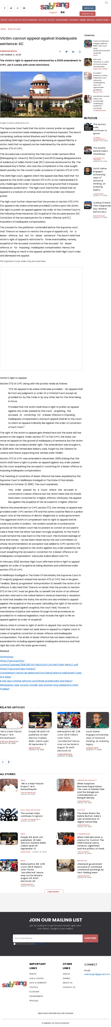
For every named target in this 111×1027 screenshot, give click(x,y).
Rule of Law (14, 29)
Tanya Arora (83, 852)
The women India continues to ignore (100, 129)
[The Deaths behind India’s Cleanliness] (88, 150)
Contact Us (87, 14)
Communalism (99, 110)
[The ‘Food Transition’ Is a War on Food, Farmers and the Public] (88, 62)
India (3, 29)
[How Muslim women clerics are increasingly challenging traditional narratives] (88, 99)
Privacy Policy (39, 944)
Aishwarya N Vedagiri (98, 159)
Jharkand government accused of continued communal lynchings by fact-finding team (90, 868)
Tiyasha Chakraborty (99, 138)
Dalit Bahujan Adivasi (88, 127)
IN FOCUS (90, 118)
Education (98, 92)
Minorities (82, 861)
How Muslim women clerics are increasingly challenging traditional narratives (101, 102)
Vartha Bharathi (9, 741)
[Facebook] (4, 8)
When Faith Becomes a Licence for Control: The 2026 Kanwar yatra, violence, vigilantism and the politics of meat (90, 843)
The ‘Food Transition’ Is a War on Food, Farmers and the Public (101, 63)
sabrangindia (64, 754)
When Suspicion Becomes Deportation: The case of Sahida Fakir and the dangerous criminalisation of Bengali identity (91, 790)
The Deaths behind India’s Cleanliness (100, 150)
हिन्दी (62, 12)
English (53, 12)
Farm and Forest (100, 69)
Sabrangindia (8, 51)
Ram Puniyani (99, 216)
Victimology (6, 656)
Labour (88, 153)
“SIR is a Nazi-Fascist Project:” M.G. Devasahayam (11, 734)
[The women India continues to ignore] (9, 815)
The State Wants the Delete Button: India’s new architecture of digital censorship (89, 817)
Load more (53, 892)
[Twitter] (11, 8)
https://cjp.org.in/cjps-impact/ (18, 668)
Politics (81, 810)
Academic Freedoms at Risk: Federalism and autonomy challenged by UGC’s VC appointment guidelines (100, 81)
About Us (88, 8)
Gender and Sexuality (87, 780)
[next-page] (8, 762)
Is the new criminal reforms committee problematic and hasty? (36, 681)
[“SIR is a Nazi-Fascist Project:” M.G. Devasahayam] (11, 720)
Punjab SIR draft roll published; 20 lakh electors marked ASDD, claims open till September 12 (39, 738)
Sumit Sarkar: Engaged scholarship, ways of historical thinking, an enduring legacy (100, 179)
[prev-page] (2, 762)
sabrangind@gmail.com (97, 974)
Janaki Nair (98, 194)
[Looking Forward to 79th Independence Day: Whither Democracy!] (88, 205)
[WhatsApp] (17, 8)
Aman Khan (34, 748)
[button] (106, 2)
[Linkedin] (73, 51)
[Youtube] (24, 8)
